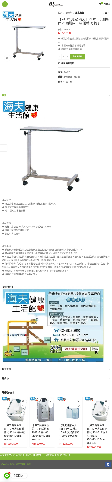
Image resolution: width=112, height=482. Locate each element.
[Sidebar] (3, 148)
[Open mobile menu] (5, 4)
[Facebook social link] (63, 82)
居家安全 (79, 13)
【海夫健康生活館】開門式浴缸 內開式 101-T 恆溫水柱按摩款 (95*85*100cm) (97, 432)
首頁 (60, 13)
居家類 (69, 13)
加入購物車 (77, 56)
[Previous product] (103, 13)
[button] (23, 400)
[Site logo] (56, 4)
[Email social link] (70, 82)
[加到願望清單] (23, 405)
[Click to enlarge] (7, 58)
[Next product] (108, 13)
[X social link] (67, 82)
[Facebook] (108, 464)
